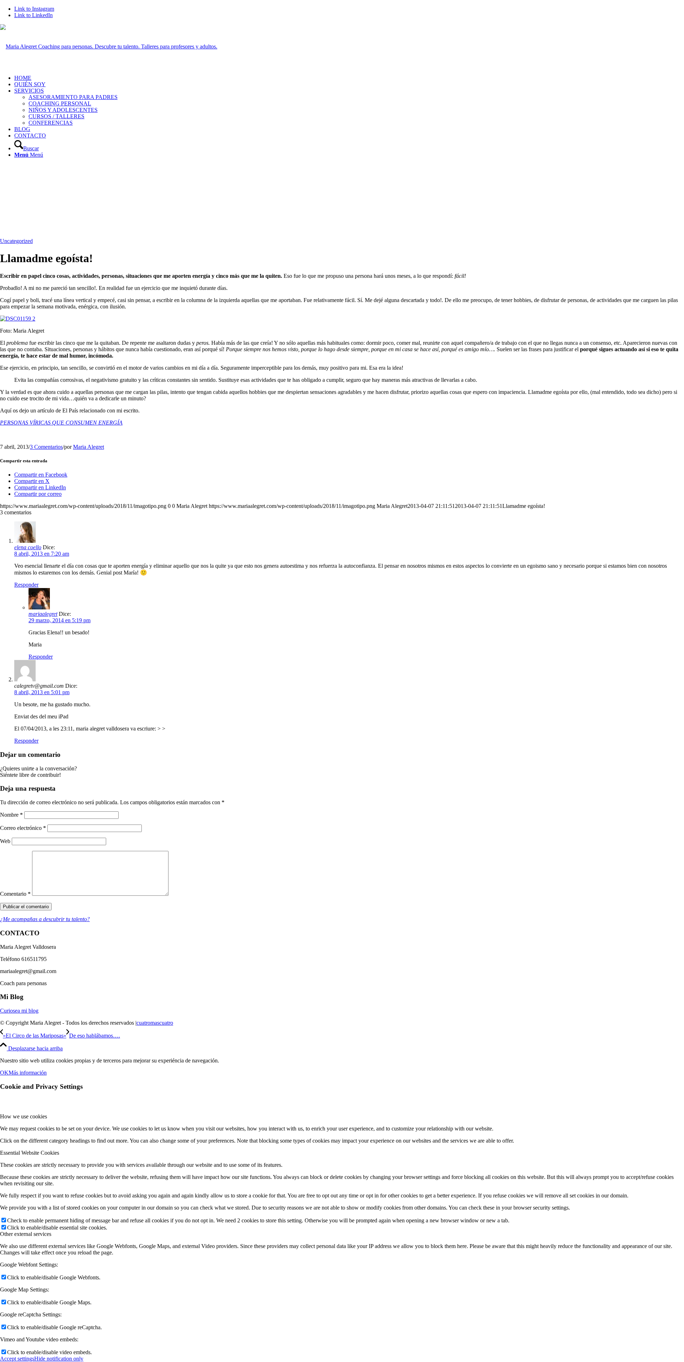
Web (5, 841)
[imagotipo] (108, 46)
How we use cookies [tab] (23, 1116)
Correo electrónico (23, 828)
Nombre (11, 815)
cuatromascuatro (154, 1023)
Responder (26, 585)
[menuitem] (349, 78)
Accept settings (17, 1359)
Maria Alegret (88, 447)
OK (4, 1073)
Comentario (15, 894)
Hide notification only (58, 1359)
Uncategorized (16, 241)
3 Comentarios (46, 447)
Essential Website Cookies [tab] (29, 1153)
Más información (28, 1073)
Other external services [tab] (25, 1234)
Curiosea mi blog (19, 1011)
